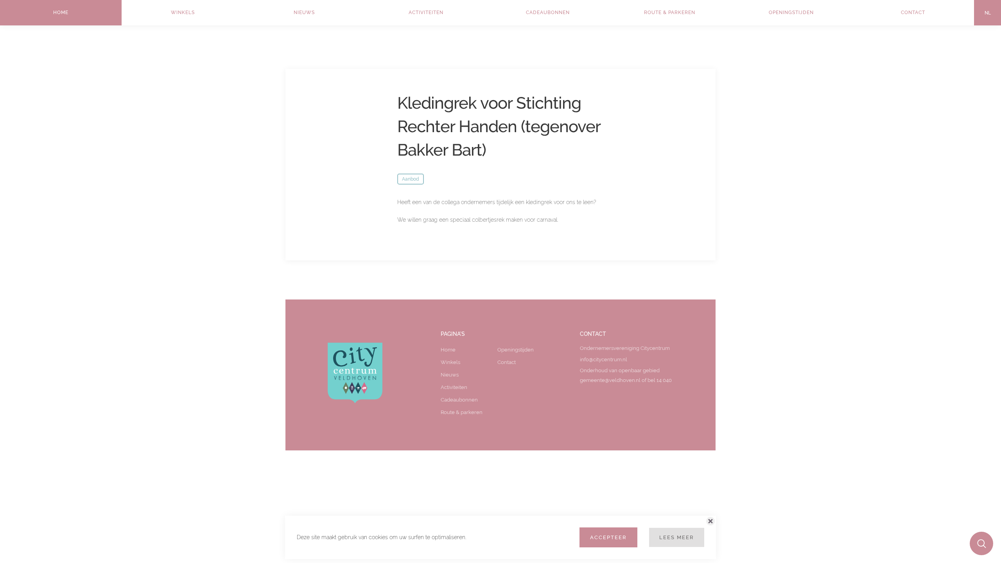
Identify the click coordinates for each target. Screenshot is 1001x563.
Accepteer (608, 537)
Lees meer (676, 537)
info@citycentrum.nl (603, 359)
